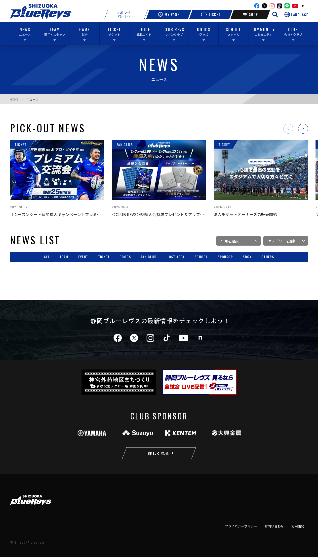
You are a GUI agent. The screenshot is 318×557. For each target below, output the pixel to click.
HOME (14, 99)
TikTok (279, 5)
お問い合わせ (274, 526)
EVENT (83, 257)
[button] (288, 129)
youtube (295, 6)
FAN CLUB (149, 257)
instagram (272, 5)
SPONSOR (225, 257)
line (287, 5)
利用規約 (297, 526)
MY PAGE (172, 14)
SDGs (247, 257)
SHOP (253, 14)
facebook (256, 5)
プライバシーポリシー (241, 526)
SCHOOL (201, 257)
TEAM (64, 257)
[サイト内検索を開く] (275, 14)
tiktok (166, 338)
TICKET (214, 14)
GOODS (125, 257)
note (303, 5)
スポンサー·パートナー (126, 14)
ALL (47, 257)
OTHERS (267, 257)
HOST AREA (175, 257)
